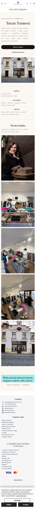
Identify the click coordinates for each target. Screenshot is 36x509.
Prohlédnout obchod (18, 52)
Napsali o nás (6, 458)
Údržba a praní (6, 428)
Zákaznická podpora (8, 422)
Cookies (4, 433)
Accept (25, 505)
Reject (9, 505)
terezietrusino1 (8, 408)
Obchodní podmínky (8, 435)
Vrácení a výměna (7, 424)
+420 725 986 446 (10, 404)
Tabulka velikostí (7, 437)
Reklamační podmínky (8, 426)
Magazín (4, 464)
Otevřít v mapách (18, 47)
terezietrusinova (9, 410)
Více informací (21, 496)
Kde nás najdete (7, 469)
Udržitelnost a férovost (9, 452)
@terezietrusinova (9, 412)
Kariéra (4, 456)
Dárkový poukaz (6, 420)
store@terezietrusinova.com (13, 402)
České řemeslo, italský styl (10, 454)
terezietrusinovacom (10, 406)
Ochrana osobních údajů (9, 431)
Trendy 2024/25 (6, 466)
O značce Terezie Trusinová (10, 450)
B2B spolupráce (6, 462)
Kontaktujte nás (6, 460)
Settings (17, 500)
